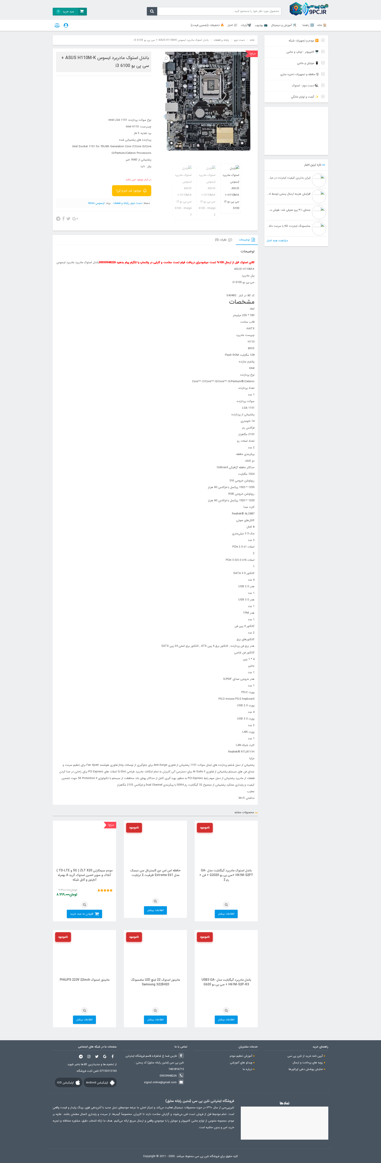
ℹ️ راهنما (308, 25)
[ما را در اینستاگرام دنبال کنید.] (89, 1056)
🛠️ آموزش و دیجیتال (283, 25)
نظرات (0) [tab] (221, 239)
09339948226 (168, 1076)
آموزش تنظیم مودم (241, 1056)
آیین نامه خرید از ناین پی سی (305, 1056)
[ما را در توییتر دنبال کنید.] (97, 1056)
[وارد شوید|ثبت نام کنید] (66, 25)
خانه (252, 40)
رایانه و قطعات (221, 40)
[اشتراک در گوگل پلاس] (75, 218)
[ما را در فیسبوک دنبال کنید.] (113, 1056)
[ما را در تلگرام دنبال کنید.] (81, 1056)
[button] (166, 59)
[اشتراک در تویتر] (68, 218)
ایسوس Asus (96, 203)
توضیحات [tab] (244, 239)
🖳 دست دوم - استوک (305, 85)
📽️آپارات (246, 25)
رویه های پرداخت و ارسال (308, 1062)
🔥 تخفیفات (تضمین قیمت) (207, 25)
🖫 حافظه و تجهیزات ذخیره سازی (299, 74)
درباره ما (247, 1069)
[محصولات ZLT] (296, 131)
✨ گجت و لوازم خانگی (305, 97)
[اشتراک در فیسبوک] (63, 218)
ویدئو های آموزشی (241, 1062)
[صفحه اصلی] (309, 8)
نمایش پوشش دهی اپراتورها (306, 1069)
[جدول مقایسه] (57, 25)
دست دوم (239, 40)
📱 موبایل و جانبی (308, 63)
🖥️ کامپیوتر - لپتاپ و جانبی (302, 52)
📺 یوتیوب (261, 25)
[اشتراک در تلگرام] (58, 218)
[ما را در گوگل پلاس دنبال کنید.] (105, 1056)
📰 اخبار (232, 25)
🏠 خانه (322, 25)
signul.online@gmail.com (160, 1082)
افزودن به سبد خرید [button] (81, 913)
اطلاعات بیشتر (226, 913)
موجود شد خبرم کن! (128, 190)
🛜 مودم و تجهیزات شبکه (304, 40)
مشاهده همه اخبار (277, 240)
